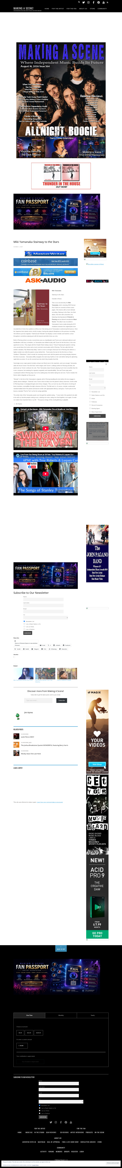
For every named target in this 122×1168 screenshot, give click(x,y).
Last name (26, 602)
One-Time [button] (29, 1015)
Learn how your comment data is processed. (50, 802)
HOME (47, 8)
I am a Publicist (29, 629)
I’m (24, 615)
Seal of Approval (53, 1142)
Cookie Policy (35, 1165)
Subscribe (61, 700)
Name (25, 596)
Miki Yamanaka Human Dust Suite (23, 680)
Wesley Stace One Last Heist (31, 754)
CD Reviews (24, 734)
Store (92, 8)
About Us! (83, 8)
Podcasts (89, 1132)
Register (74, 1151)
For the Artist (58, 8)
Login (82, 1151)
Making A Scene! (60, 1160)
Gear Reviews (51, 1132)
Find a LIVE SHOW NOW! (70, 1142)
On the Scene (99, 1132)
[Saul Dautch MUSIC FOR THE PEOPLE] (45, 673)
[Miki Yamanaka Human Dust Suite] (23, 673)
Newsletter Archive (88, 1142)
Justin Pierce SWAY (27, 737)
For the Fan (71, 8)
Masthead (41, 1142)
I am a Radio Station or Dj (32, 624)
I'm (39, 1099)
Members (59, 1151)
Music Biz (29, 1132)
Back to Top (61, 949)
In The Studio (39, 1132)
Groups (67, 1151)
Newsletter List (29, 621)
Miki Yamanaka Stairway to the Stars (36, 242)
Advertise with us (29, 1142)
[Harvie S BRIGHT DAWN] (67, 673)
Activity (43, 1151)
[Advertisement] (61, 25)
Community (102, 8)
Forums (51, 1151)
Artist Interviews (77, 1132)
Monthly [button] (61, 1015)
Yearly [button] (93, 1015)
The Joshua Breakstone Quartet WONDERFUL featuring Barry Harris (44, 745)
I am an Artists (29, 626)
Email (24, 609)
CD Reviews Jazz (26, 742)
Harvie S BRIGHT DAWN (64, 680)
